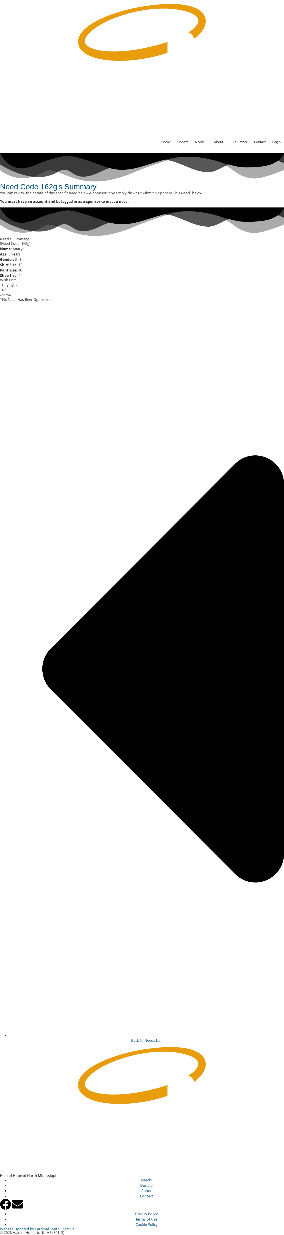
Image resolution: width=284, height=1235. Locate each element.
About (218, 142)
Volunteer (240, 142)
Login (276, 142)
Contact (260, 142)
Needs (200, 142)
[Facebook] (5, 1204)
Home (166, 142)
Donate (182, 142)
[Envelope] (17, 1204)
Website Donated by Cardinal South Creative (37, 1229)
